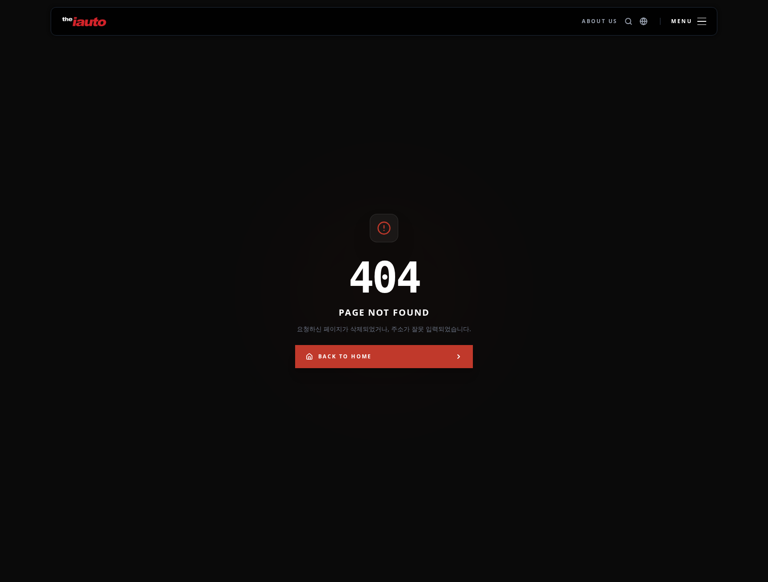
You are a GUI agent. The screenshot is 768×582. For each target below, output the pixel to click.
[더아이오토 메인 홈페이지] (84, 21)
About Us (599, 21)
